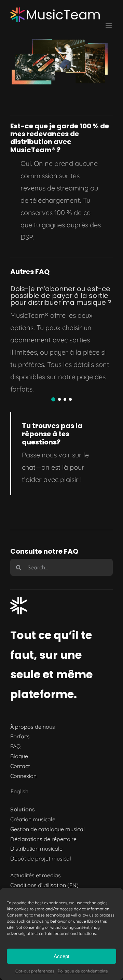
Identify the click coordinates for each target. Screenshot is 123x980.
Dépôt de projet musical (40, 858)
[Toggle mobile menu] (109, 25)
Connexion (23, 775)
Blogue (19, 756)
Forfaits (20, 736)
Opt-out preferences (34, 971)
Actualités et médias (35, 875)
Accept (61, 956)
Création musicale (32, 819)
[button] (53, 399)
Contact (20, 766)
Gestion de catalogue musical (47, 829)
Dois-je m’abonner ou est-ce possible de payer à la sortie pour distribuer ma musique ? (60, 295)
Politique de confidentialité (83, 971)
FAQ (15, 746)
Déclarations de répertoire (43, 839)
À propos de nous (32, 726)
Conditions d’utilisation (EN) (44, 885)
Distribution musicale (36, 848)
